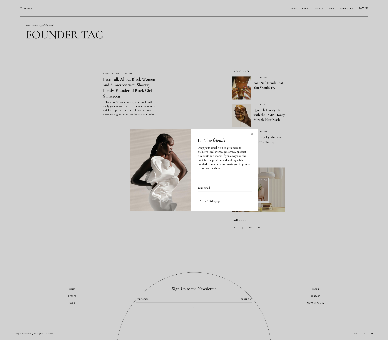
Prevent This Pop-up (209, 201)
